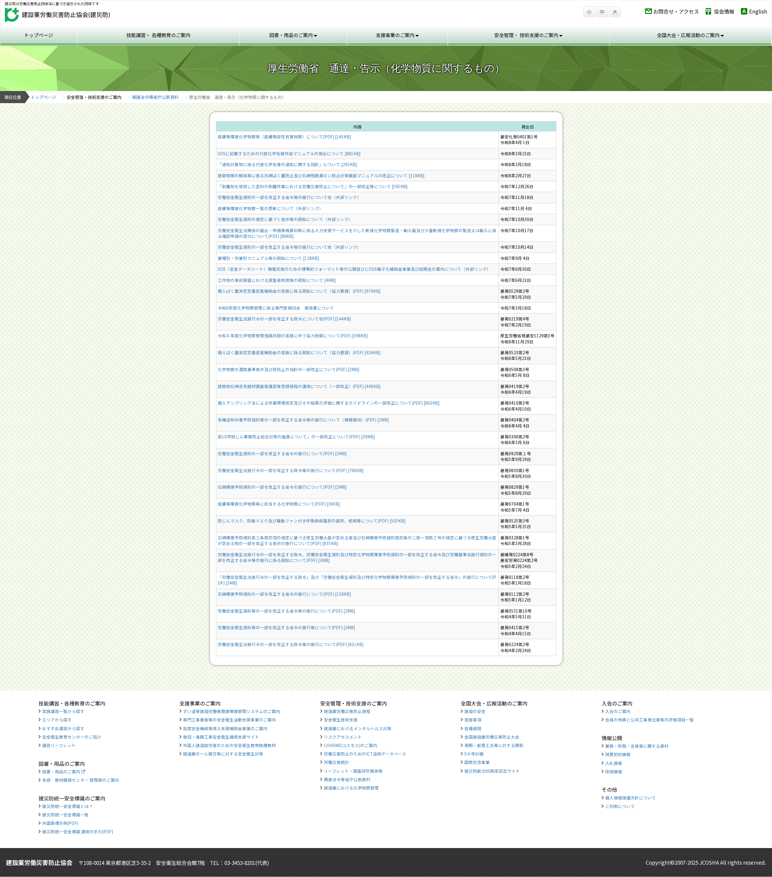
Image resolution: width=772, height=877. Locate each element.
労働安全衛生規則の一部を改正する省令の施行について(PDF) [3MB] (282, 453)
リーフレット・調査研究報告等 (353, 771)
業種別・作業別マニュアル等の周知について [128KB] (268, 258)
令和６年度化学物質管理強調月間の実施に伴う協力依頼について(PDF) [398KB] (293, 336)
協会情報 (724, 11)
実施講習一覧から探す (63, 711)
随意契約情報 (618, 754)
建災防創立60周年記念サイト (492, 771)
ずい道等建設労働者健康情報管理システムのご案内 (231, 711)
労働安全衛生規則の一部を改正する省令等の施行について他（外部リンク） (289, 197)
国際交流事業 (477, 762)
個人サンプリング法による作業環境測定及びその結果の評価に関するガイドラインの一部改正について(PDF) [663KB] (328, 403)
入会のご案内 (618, 711)
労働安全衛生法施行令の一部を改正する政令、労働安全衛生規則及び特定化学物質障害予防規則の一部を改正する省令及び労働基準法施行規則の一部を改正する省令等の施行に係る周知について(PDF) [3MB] (357, 557)
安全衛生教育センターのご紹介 (71, 737)
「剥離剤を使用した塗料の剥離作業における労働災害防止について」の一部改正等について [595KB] (312, 186)
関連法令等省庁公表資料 (155, 97)
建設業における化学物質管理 (351, 788)
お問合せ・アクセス (676, 11)
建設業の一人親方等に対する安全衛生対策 (223, 754)
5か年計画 (474, 754)
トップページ (38, 35)
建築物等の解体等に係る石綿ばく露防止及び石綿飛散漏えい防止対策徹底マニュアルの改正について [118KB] (321, 175)
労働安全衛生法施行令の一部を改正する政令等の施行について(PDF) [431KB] (290, 644)
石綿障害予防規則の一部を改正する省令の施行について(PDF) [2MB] (282, 487)
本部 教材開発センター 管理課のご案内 (80, 780)
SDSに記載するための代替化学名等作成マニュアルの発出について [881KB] (289, 153)
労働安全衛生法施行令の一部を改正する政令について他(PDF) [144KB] (284, 319)
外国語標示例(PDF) (60, 823)
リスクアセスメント (343, 737)
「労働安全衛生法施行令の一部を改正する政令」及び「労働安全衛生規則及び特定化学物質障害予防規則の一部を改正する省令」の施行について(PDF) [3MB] (357, 580)
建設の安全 (475, 711)
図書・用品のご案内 (61, 771)
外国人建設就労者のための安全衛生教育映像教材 (229, 745)
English (758, 11)
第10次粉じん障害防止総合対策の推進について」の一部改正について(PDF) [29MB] (296, 437)
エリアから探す (57, 720)
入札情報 (613, 763)
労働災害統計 (336, 762)
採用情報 (613, 771)
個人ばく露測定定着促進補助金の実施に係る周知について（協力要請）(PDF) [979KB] (299, 291)
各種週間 (472, 728)
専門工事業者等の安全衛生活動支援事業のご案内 (229, 720)
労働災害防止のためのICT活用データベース (365, 754)
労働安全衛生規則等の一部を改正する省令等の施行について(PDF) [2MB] (286, 611)
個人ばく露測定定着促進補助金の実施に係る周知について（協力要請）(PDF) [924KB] (299, 352)
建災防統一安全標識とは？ (67, 806)
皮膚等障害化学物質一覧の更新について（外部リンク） (270, 208)
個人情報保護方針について (630, 798)
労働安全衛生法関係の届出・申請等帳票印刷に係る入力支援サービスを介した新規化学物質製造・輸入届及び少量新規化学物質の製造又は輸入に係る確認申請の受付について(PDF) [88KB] (357, 233)
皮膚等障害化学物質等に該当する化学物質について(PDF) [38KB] (279, 504)
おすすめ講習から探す (63, 728)
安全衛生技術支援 (341, 720)
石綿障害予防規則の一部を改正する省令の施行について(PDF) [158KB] (284, 594)
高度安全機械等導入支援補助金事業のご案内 (225, 728)
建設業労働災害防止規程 (347, 711)
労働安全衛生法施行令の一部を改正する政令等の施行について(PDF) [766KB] (290, 470)
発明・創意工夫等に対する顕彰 (494, 745)
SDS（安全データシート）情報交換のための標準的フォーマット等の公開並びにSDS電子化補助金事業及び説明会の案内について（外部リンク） (354, 269)
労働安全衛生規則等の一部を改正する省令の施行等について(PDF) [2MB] (286, 627)
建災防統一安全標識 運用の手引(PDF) (77, 831)
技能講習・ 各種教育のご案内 (158, 35)
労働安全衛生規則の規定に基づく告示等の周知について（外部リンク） (285, 219)
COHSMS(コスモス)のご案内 (350, 745)
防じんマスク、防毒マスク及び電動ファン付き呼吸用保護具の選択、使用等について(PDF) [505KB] (311, 521)
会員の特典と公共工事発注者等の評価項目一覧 (649, 720)
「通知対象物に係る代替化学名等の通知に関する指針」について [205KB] (287, 164)
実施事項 (472, 720)
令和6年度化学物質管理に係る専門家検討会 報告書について (276, 308)
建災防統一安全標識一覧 (65, 815)
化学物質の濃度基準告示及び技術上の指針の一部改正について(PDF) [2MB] (288, 369)
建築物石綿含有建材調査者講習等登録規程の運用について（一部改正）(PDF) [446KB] (299, 386)
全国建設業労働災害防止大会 (491, 737)
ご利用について (620, 806)
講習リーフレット (59, 745)
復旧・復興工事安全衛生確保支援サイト (221, 737)
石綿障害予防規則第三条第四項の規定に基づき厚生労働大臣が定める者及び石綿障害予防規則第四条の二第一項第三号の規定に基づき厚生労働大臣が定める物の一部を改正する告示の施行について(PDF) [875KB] (357, 540)
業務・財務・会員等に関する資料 (637, 746)
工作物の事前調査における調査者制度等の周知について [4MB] (277, 280)
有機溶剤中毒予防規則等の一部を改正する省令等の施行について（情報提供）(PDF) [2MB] (303, 420)
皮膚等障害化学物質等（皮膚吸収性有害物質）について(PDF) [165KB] (284, 137)
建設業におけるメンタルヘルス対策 (357, 728)
